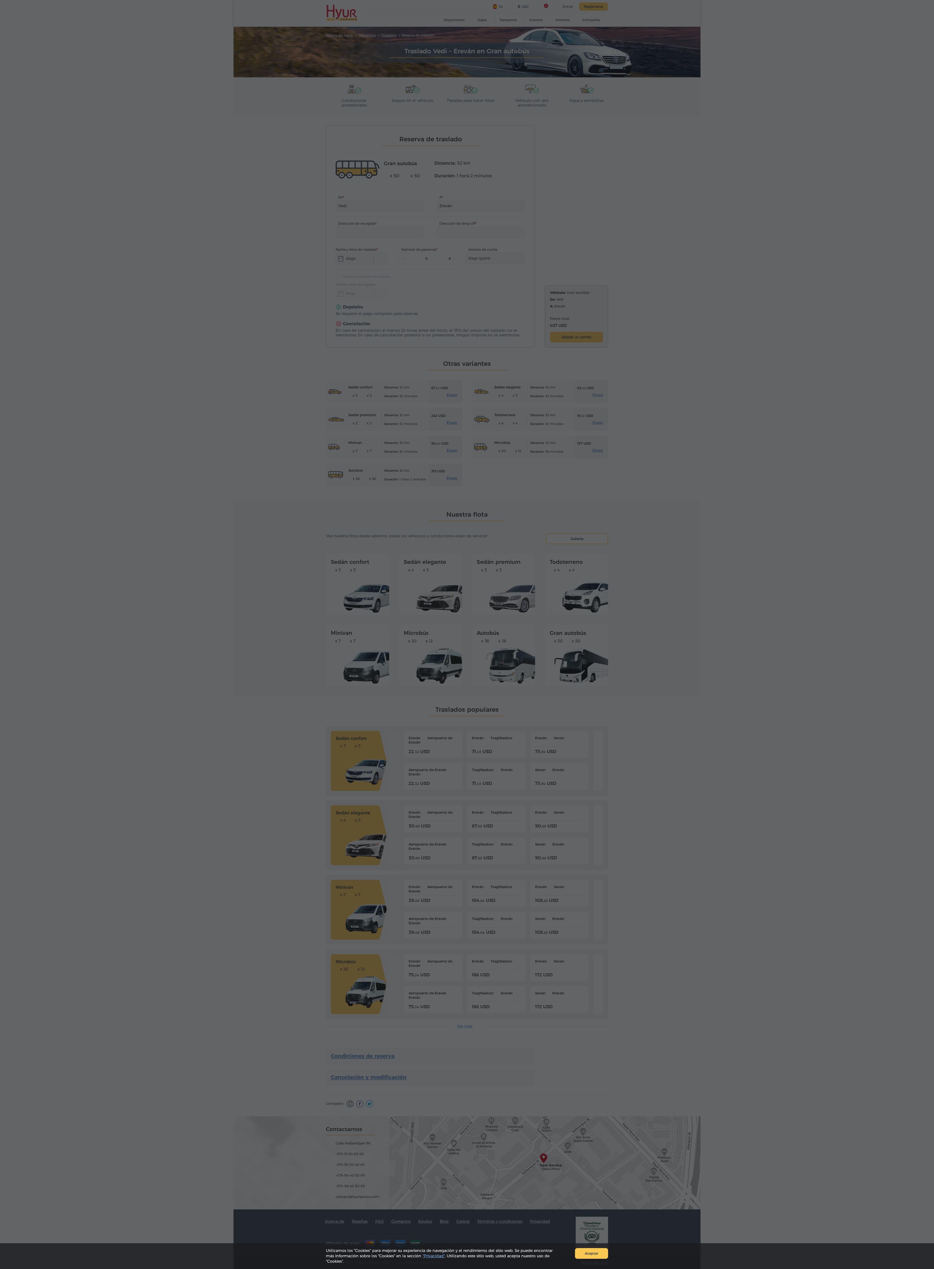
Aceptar (591, 1253)
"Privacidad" (433, 1256)
